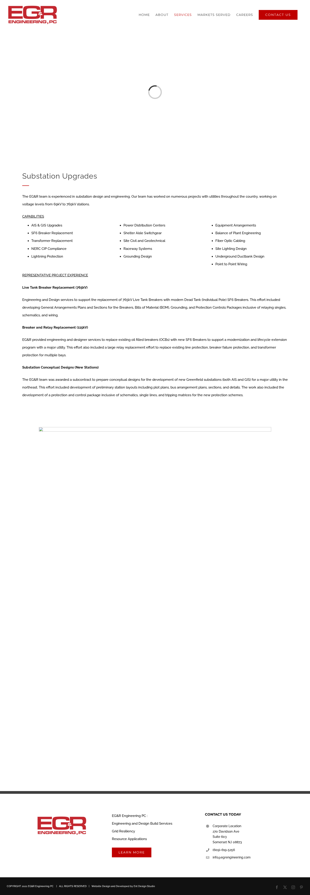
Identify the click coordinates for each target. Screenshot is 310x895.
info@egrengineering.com (232, 857)
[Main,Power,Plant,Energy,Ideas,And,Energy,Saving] (155, 429)
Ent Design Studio (144, 886)
